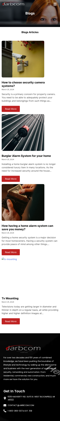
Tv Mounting (10, 298)
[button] (55, 4)
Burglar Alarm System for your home (26, 156)
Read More (10, 108)
